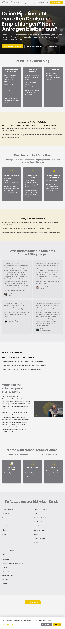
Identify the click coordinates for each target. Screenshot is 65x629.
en (47, 2)
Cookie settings (8, 624)
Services (17, 3)
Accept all (57, 624)
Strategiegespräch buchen (12, 46)
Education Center (26, 2)
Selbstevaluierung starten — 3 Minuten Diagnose (42, 46)
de (44, 2)
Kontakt (41, 3)
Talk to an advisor (56, 3)
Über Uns (34, 2)
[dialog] (32, 623)
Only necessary (47, 624)
